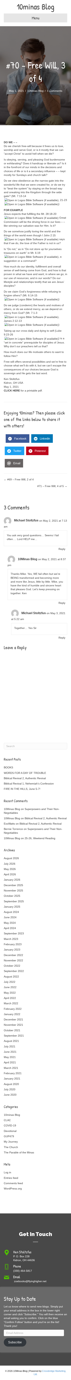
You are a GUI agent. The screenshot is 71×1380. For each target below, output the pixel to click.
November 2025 (13, 890)
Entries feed (11, 1177)
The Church (11, 1147)
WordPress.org (13, 1188)
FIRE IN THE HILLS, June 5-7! (22, 788)
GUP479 (9, 1136)
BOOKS (8, 767)
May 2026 (10, 869)
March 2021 (11, 1067)
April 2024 (10, 928)
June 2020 (10, 1094)
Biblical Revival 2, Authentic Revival (25, 778)
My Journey (11, 1141)
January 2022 (12, 1014)
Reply (62, 548)
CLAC (7, 1120)
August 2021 (11, 1040)
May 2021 (10, 1057)
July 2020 (9, 1089)
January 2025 (12, 906)
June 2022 (10, 987)
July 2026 (9, 863)
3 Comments (54, 90)
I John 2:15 (49, 235)
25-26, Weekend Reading (40, 838)
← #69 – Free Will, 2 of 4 (19, 479)
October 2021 (12, 1030)
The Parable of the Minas (19, 1152)
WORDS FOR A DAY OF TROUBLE (25, 772)
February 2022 (13, 1008)
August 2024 (11, 911)
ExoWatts (9, 823)
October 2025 (12, 895)
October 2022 (12, 965)
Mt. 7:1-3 (32, 312)
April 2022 (10, 998)
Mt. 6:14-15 (30, 295)
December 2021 (13, 1019)
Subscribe (15, 1342)
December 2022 (13, 955)
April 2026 (10, 874)
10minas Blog (12, 1114)
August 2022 (11, 976)
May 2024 (10, 922)
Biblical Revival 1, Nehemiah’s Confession (29, 783)
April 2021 (10, 1062)
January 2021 (12, 1078)
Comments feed (13, 1183)
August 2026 (11, 858)
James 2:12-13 (13, 320)
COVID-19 (10, 1125)
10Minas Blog (35, 90)
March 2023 (11, 938)
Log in (7, 1172)
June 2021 (10, 1051)
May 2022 (10, 992)
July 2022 (9, 981)
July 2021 (9, 1046)
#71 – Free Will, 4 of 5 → (52, 486)
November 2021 (13, 1024)
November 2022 (13, 960)
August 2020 (11, 1084)
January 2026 (12, 879)
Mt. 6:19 (35, 252)
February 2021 (13, 1073)
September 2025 (14, 901)
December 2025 (13, 885)
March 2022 (11, 1003)
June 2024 (10, 917)
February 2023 (13, 944)
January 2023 (12, 949)
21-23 (63, 200)
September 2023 (14, 933)
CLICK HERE (12, 390)
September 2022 (14, 971)
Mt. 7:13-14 (19, 196)
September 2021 (14, 1035)
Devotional (10, 1130)
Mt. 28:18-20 (48, 213)
